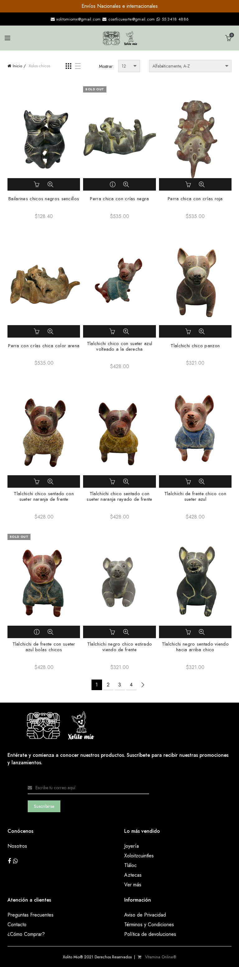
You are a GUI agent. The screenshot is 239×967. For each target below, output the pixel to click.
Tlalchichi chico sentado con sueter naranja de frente (43, 496)
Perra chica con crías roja (195, 198)
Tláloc (130, 865)
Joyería (131, 846)
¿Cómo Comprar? (26, 934)
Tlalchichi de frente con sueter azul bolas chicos (43, 646)
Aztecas (133, 875)
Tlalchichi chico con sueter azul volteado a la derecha (119, 346)
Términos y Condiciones (149, 924)
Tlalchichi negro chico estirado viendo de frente (119, 646)
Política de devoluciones (150, 934)
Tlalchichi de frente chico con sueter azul (195, 496)
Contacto (16, 924)
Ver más (132, 884)
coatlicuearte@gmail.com (131, 19)
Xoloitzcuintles (139, 855)
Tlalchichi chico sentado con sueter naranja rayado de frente (119, 496)
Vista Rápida (50, 184)
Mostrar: (106, 66)
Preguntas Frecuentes (30, 914)
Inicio (17, 66)
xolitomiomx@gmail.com (78, 19)
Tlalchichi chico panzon (195, 345)
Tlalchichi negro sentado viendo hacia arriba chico (195, 646)
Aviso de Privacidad (145, 914)
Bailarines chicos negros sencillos (43, 198)
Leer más (113, 184)
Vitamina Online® (160, 957)
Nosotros (17, 846)
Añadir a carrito (37, 184)
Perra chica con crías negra (119, 198)
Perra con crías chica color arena (43, 345)
